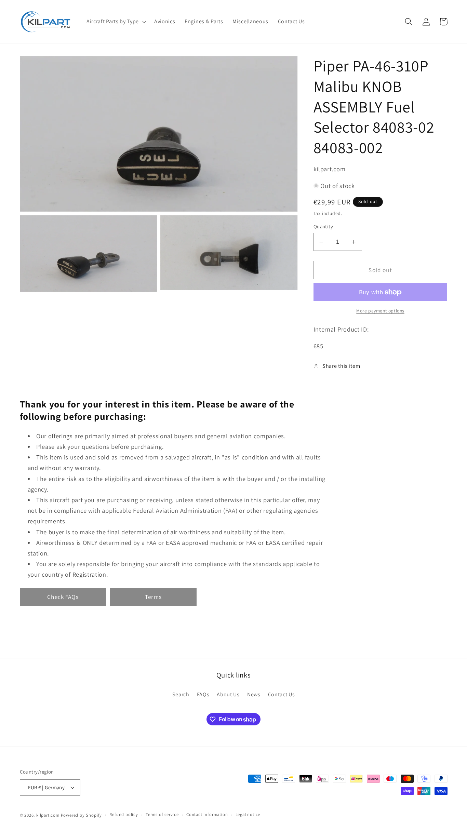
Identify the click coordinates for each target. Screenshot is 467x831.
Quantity (323, 226)
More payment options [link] (380, 311)
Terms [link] (153, 597)
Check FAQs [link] (63, 597)
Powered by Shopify (81, 815)
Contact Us (281, 694)
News (254, 694)
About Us (228, 694)
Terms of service (162, 815)
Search (180, 694)
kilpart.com (47, 815)
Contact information (207, 815)
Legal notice (248, 815)
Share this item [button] (341, 366)
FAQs (203, 694)
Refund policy (123, 815)
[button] (115, 21)
